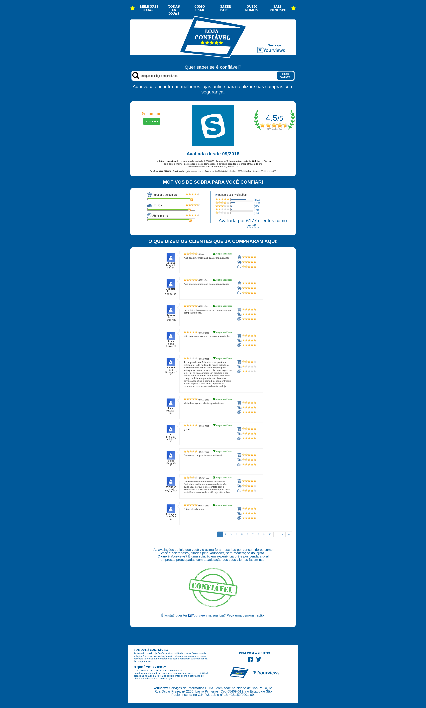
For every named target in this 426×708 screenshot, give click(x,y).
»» (289, 534)
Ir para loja (151, 121)
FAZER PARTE (225, 8)
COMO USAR (199, 8)
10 (270, 534)
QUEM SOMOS (251, 8)
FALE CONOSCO (278, 8)
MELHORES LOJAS (148, 8)
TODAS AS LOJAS (174, 10)
